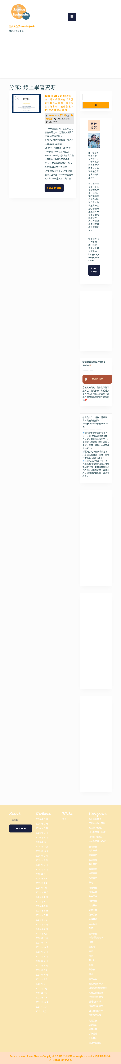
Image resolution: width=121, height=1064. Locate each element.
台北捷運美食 (95, 819)
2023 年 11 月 (42, 942)
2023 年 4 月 (42, 974)
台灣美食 (93, 887)
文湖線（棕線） (96, 827)
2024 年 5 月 (42, 915)
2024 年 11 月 (42, 897)
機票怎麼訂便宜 (96, 1006)
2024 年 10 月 (42, 901)
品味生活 (93, 924)
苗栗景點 (93, 877)
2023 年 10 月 (42, 947)
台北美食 (93, 900)
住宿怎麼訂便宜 (96, 996)
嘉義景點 (93, 855)
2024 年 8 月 (42, 910)
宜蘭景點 (93, 859)
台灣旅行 (93, 846)
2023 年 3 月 (42, 979)
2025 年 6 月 (42, 869)
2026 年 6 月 (42, 828)
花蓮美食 (93, 1020)
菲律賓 (92, 969)
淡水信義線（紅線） (98, 841)
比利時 (92, 946)
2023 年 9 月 (42, 951)
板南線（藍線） (96, 836)
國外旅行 (93, 933)
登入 (64, 819)
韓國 (91, 974)
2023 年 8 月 (42, 956)
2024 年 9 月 (42, 906)
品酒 (91, 928)
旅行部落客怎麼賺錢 (98, 987)
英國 (91, 964)
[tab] (71, 16)
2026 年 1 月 (41, 842)
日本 (91, 942)
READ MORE (55, 189)
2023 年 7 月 (42, 961)
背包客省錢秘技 (96, 993)
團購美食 (93, 1029)
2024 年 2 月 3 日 (57, 115)
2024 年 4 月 (42, 919)
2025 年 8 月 (42, 860)
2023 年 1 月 (41, 988)
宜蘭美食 (93, 910)
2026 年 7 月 (42, 823)
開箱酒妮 (93, 1025)
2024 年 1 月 (41, 933)
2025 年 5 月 (42, 874)
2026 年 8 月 (42, 819)
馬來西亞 (93, 978)
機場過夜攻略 (95, 1001)
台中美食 (93, 896)
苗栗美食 (93, 914)
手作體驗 (93, 1033)
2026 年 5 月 (42, 832)
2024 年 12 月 (42, 892)
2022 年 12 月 (42, 993)
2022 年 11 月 (42, 997)
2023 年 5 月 (42, 970)
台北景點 (93, 850)
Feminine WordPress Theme (26, 1056)
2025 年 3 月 (42, 878)
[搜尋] (95, 105)
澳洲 (91, 955)
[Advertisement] (60, 54)
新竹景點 (93, 868)
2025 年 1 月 (41, 887)
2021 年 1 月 (41, 1011)
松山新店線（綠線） (98, 832)
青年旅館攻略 (95, 1015)
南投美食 (93, 891)
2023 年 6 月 (42, 965)
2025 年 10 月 (42, 851)
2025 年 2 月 (42, 883)
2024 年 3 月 (42, 924)
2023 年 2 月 (42, 983)
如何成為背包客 (96, 937)
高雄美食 (93, 919)
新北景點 (93, 864)
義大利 (92, 960)
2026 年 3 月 (42, 837)
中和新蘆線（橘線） (98, 823)
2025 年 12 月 (42, 846)
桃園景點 (93, 873)
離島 (91, 882)
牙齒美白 (93, 1038)
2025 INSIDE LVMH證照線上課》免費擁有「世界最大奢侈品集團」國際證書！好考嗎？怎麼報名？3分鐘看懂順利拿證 (59, 103)
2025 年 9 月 (42, 855)
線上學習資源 (95, 1042)
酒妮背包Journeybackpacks (22, 26)
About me (94, 270)
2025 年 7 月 (42, 864)
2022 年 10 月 (42, 1002)
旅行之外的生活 (96, 983)
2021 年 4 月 (41, 1006)
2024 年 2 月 (42, 929)
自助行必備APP (96, 1010)
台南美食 (93, 905)
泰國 (91, 951)
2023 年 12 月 (42, 938)
